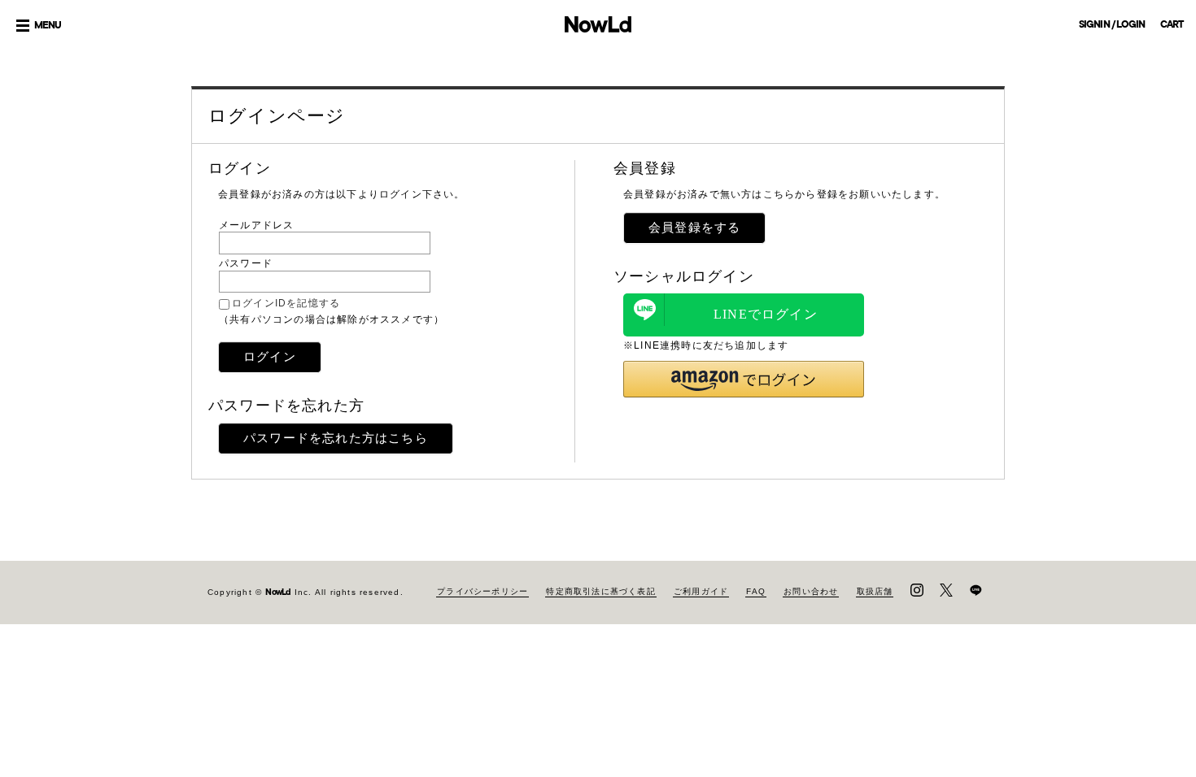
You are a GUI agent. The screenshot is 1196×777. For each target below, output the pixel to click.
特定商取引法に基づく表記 (600, 591)
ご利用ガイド (701, 591)
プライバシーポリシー (482, 591)
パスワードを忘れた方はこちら (335, 438)
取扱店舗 (875, 591)
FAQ (756, 591)
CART (1171, 24)
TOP (1171, 676)
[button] (743, 379)
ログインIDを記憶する (286, 303)
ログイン (269, 356)
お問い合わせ (811, 591)
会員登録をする (694, 227)
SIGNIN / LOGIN (1112, 24)
